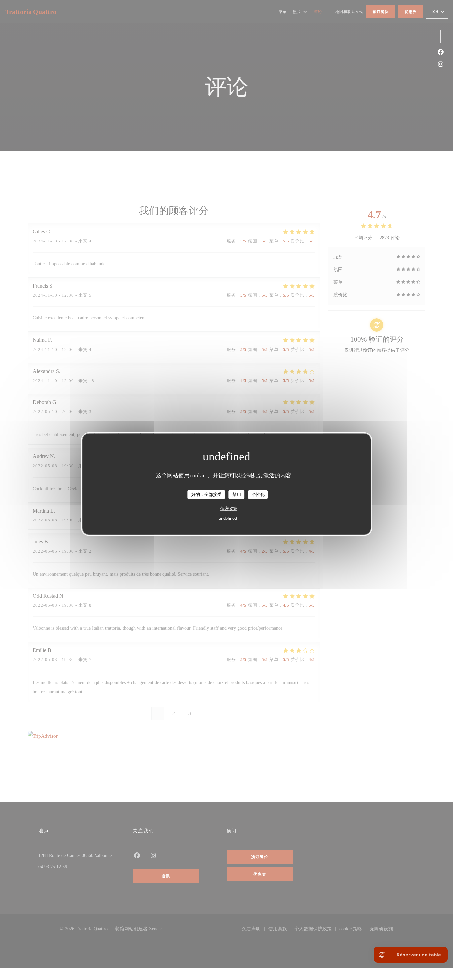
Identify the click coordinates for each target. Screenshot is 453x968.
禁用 (236, 494)
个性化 (258, 494)
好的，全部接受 (206, 494)
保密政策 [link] (228, 508)
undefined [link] (228, 518)
